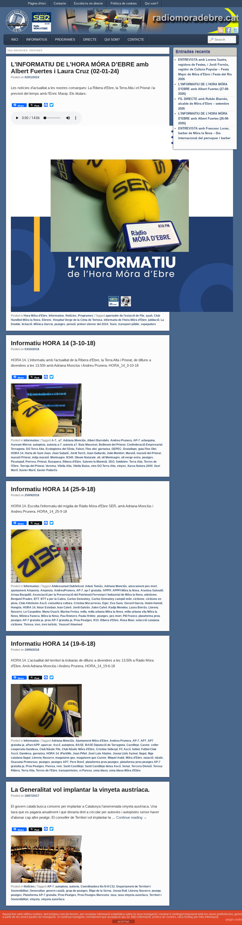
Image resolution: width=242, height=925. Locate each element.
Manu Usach (50, 611)
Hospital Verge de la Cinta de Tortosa (77, 320)
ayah (149, 315)
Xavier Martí (27, 470)
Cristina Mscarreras (87, 603)
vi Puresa (85, 770)
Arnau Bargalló (21, 594)
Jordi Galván (81, 607)
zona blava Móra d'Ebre (125, 770)
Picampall (17, 461)
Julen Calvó (99, 607)
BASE (80, 745)
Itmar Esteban (46, 607)
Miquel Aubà (116, 757)
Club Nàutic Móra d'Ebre (78, 749)
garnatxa (104, 449)
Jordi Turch (77, 453)
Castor (145, 745)
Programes (65, 39)
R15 (96, 620)
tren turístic (49, 624)
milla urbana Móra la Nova (105, 611)
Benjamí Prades (21, 599)
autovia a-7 (54, 444)
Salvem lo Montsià (94, 461)
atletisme (150, 594)
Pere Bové (77, 762)
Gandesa (25, 753)
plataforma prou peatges (102, 762)
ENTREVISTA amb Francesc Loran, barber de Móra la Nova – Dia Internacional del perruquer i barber (204, 133)
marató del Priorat (149, 453)
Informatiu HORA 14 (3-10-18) (53, 343)
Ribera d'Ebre (72, 461)
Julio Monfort (115, 453)
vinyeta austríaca (53, 899)
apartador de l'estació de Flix (125, 315)
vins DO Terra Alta (103, 466)
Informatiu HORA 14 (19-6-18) (53, 643)
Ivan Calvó (64, 607)
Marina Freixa (69, 611)
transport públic (128, 324)
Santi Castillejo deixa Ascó (103, 766)
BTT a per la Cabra (53, 599)
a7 (60, 440)
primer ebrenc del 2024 (92, 324)
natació (148, 757)
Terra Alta (136, 461)
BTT (36, 599)
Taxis (113, 324)
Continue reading (131, 817)
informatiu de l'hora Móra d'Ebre (125, 320)
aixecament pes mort (142, 586)
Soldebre (122, 461)
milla (83, 611)
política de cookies (164, 917)
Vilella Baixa (81, 466)
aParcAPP (33, 745)
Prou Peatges (83, 620)
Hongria (16, 607)
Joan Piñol (80, 753)
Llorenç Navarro (43, 757)
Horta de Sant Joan (38, 453)
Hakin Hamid (153, 603)
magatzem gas (65, 757)
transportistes (68, 770)
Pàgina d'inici (37, 3)
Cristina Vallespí (107, 749)
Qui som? (151, 3)
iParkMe (65, 753)
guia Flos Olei (147, 449)
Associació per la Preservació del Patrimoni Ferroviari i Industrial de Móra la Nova (88, 594)
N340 (69, 457)
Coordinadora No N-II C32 (98, 886)
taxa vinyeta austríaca (133, 895)
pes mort (115, 616)
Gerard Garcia (133, 603)
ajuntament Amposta (25, 590)
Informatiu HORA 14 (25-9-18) (53, 489)
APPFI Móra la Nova (125, 590)
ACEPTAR (123, 921)
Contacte (60, 3)
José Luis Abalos (99, 753)
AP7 (143, 740)
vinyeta (35, 899)
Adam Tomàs (94, 586)
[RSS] (221, 30)
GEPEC (116, 449)
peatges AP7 (60, 762)
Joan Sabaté (60, 453)
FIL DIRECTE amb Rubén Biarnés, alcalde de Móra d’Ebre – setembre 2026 (203, 103)
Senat (126, 766)
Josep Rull (120, 890)
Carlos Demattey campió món (111, 599)
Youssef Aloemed (70, 624)
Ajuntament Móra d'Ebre (92, 740)
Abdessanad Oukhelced (68, 586)
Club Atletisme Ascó (33, 603)
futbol (136, 749)
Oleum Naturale (85, 457)
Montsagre (57, 457)
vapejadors (148, 324)
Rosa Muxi (127, 620)
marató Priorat (20, 457)
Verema (51, 466)
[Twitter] (235, 30)
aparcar (46, 745)
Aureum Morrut (21, 444)
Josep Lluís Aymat (125, 753)
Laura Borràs (138, 607)
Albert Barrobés (98, 440)
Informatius (36, 39)
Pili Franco (130, 616)
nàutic (159, 757)
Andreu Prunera (121, 440)
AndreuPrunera (64, 590)
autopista (39, 444)
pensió (71, 324)
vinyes (121, 466)
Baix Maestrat (87, 444)
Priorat (42, 461)
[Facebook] (228, 30)
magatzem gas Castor (91, 757)
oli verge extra (131, 457)
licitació (27, 324)
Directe (90, 39)
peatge (156, 890)
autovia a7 (70, 444)
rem (59, 766)
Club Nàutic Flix (49, 749)
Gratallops (130, 449)
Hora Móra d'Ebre (35, 315)
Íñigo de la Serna (100, 890)
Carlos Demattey (78, 599)
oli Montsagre (111, 457)
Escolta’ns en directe (88, 3)
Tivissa (28, 624)
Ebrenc (47, 320)
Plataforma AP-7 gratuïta (39, 895)
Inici (14, 39)
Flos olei (91, 449)
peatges (59, 324)
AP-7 (136, 440)
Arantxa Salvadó (152, 590)
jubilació (153, 320)
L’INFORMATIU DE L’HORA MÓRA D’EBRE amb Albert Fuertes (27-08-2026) (203, 89)
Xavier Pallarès (47, 470)
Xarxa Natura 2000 (140, 466)
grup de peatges (77, 890)
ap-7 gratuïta (92, 590)
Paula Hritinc (87, 616)
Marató (130, 453)
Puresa (50, 766)
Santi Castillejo (73, 766)
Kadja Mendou (118, 607)
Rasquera (54, 461)
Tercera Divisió (141, 766)
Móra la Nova (50, 616)
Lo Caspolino (32, 611)
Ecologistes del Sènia (60, 449)
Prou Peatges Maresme (93, 895)
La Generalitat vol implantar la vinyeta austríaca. (80, 789)
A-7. (54, 440)
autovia (74, 886)
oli (98, 457)
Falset (80, 449)
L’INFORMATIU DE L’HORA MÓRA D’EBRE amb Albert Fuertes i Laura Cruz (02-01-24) (80, 68)
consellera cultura (60, 603)
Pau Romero (68, 616)
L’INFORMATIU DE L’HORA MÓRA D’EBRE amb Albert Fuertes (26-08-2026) (203, 118)
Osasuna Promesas (24, 762)
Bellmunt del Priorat (112, 444)
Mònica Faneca (29, 616)
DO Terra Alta (35, 449)
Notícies (71, 315)
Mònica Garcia (43, 324)
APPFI (107, 590)
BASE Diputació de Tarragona (105, 745)
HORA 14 (17, 453)
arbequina (148, 440)
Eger (105, 603)
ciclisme (138, 599)
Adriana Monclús (74, 440)
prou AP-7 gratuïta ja (58, 620)
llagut (143, 753)
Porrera (31, 461)
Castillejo (132, 745)
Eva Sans (116, 603)
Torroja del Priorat (32, 466)
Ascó (56, 745)
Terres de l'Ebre (46, 770)
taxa (114, 895)
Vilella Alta (64, 466)
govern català (55, 890)
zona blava (100, 770)
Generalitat (37, 890)
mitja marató (40, 457)
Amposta (46, 590)
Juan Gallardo (96, 453)
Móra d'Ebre (134, 757)
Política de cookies (124, 3)
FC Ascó (125, 749)
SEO (111, 461)
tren (37, 624)
